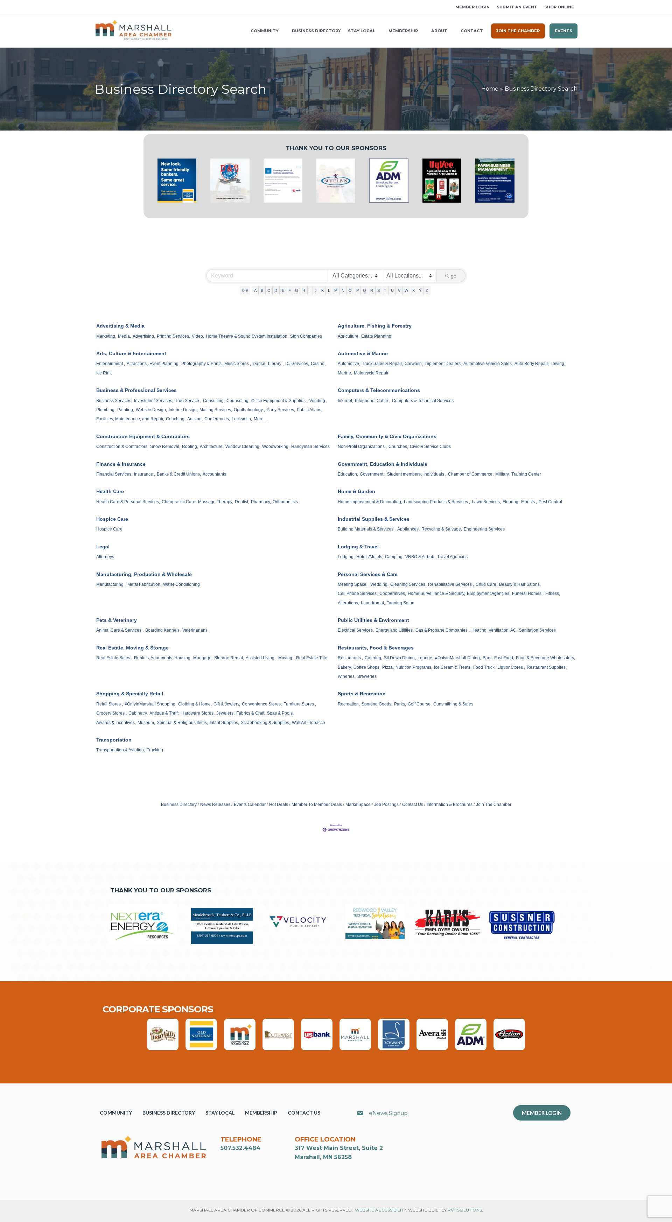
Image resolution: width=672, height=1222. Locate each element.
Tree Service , (188, 400)
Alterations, (348, 603)
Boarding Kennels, (163, 630)
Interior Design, (183, 409)
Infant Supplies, (224, 722)
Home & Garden (356, 491)
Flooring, (511, 501)
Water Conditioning (181, 584)
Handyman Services (310, 446)
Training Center (526, 474)
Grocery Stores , (111, 713)
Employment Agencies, (488, 593)
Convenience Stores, (262, 704)
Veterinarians (195, 630)
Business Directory (179, 804)
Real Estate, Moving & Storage (132, 648)
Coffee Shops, (367, 667)
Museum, (146, 722)
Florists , (529, 501)
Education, (348, 474)
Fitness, (552, 593)
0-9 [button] (245, 290)
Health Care (110, 491)
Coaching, (176, 418)
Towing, (558, 363)
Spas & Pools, (280, 713)
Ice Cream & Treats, (452, 667)
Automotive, (349, 363)
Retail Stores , (109, 704)
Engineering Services (484, 529)
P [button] (357, 290)
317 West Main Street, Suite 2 (339, 1148)
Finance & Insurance (121, 464)
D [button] (275, 290)
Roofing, (190, 446)
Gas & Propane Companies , (442, 630)
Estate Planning (376, 336)
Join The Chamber (493, 804)
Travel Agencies (452, 556)
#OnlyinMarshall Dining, (458, 657)
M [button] (335, 290)
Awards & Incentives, (116, 722)
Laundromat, (373, 603)
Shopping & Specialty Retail (129, 693)
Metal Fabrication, (144, 584)
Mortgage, (202, 657)
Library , (276, 363)
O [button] (350, 290)
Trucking (155, 749)
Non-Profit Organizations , (362, 446)
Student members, (404, 474)
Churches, (398, 446)
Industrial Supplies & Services (374, 519)
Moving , (286, 657)
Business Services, (114, 400)
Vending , (318, 400)
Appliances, (408, 529)
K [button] (322, 290)
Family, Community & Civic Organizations (387, 436)
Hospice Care (112, 519)
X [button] (413, 290)
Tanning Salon (400, 603)
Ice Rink (104, 373)
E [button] (283, 290)
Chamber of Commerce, (470, 474)
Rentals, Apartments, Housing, (162, 657)
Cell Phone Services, (358, 593)
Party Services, (281, 409)
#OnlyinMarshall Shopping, (150, 704)
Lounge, (425, 657)
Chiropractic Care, (179, 501)
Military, (502, 474)
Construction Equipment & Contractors (143, 436)
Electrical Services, (356, 630)
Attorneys (105, 556)
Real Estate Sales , (114, 657)
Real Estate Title (311, 657)
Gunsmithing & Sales (453, 704)
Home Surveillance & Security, (436, 593)
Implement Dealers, (443, 363)
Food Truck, (484, 667)
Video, (198, 336)
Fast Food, (504, 657)
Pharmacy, (261, 501)
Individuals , (435, 474)
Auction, (195, 418)
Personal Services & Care (368, 574)
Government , (372, 474)
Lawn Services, (486, 501)
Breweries (367, 676)
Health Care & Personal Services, (128, 501)
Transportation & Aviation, (120, 749)
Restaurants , (350, 657)
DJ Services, (297, 363)
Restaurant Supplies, (547, 667)
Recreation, (349, 704)
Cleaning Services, (408, 584)
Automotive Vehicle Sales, (488, 363)
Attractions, (137, 363)
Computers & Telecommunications (379, 390)
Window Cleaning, (242, 446)
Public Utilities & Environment (373, 620)
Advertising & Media (120, 326)
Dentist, (242, 501)
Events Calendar (250, 804)
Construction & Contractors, (122, 446)
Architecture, (212, 446)
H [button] (303, 290)
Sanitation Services (537, 630)
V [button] (399, 290)
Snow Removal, (165, 446)
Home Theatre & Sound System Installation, (247, 336)
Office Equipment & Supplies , (279, 400)
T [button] (385, 290)
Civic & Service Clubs (430, 446)
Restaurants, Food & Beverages (376, 648)
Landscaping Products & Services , (437, 501)
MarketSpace (358, 804)
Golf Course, (420, 704)
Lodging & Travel (358, 546)
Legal (103, 546)
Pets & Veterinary (116, 620)
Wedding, (379, 584)
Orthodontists (285, 501)
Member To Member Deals (317, 804)
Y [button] (420, 290)
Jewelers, (225, 713)
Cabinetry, (138, 713)
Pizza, (388, 667)
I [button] (309, 290)
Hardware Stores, (198, 713)
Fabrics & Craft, (250, 713)
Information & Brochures (449, 804)
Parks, (400, 704)
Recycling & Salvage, (441, 529)
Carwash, (414, 363)
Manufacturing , (111, 584)
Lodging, (346, 556)
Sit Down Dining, (400, 657)
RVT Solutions (465, 1210)
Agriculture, (348, 336)
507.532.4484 (240, 1148)
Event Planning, (164, 363)
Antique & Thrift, (164, 713)
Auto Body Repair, (531, 363)
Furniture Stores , (300, 704)
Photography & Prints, (202, 363)
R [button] (371, 290)
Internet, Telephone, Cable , (364, 400)
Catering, (373, 657)
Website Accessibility (380, 1210)
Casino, (318, 363)
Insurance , (144, 474)
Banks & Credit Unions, (179, 474)
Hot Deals (278, 804)
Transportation (114, 740)
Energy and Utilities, (395, 630)
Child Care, (486, 584)
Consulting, (214, 400)
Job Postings (386, 804)
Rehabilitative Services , (451, 584)
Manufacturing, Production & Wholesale (144, 574)
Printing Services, (173, 336)
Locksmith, (242, 418)
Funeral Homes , (528, 593)
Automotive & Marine (363, 353)
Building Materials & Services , (367, 529)
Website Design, (151, 409)
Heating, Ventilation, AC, (494, 630)
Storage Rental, (229, 657)
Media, (124, 336)
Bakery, (345, 667)
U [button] (392, 290)
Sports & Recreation (362, 693)
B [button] (262, 290)
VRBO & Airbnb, (420, 556)
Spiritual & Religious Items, (182, 722)
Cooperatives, (392, 593)
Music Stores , (237, 363)
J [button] (316, 290)
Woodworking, (275, 446)
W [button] (406, 290)
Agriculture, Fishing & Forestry (375, 326)
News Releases (215, 804)
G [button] (296, 290)
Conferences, (217, 418)
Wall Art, (299, 722)
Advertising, (144, 336)
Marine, (345, 373)
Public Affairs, (309, 409)
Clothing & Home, (195, 704)
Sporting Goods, (377, 704)
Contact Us (412, 804)
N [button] (343, 290)
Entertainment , (110, 363)
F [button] (289, 290)
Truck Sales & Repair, (382, 363)
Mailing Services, (216, 409)
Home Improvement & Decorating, (370, 501)
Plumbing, (105, 409)
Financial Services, (114, 474)
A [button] (255, 290)
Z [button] (427, 290)
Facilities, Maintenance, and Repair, (130, 418)
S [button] (378, 290)
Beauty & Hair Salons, (520, 584)
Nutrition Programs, (414, 667)
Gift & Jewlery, (227, 704)
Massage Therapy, (215, 501)
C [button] (268, 290)
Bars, (487, 657)
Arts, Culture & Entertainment (131, 353)
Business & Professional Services (136, 390)
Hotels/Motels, (369, 556)
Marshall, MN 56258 (323, 1157)
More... (260, 418)
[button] (96, 7)
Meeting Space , (353, 584)
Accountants (214, 474)
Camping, (394, 556)
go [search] (453, 276)
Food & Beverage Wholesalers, (545, 657)
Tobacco (317, 722)
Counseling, (238, 400)
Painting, (125, 409)
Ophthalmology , (249, 409)
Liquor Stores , (511, 667)
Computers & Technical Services (423, 400)
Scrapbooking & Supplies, (265, 722)
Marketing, (106, 336)
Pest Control (550, 501)
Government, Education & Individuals (382, 464)
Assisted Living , (261, 657)
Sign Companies (306, 336)
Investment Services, (153, 400)
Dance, (259, 363)
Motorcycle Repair (371, 373)
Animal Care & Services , (120, 630)
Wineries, (347, 676)
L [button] (329, 290)
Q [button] (364, 290)
